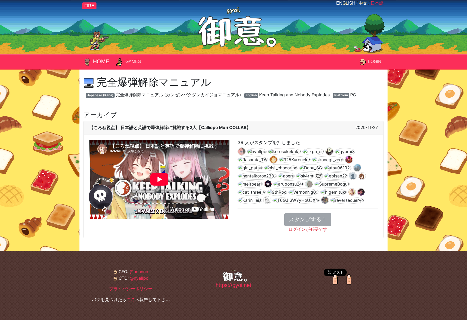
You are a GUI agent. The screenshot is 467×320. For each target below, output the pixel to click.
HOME (101, 61)
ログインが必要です (307, 229)
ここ (130, 299)
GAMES (133, 61)
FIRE (89, 6)
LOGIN (374, 61)
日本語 (377, 3)
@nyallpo (139, 278)
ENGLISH (345, 3)
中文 (363, 3)
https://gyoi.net (233, 285)
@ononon (138, 271)
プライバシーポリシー (130, 288)
